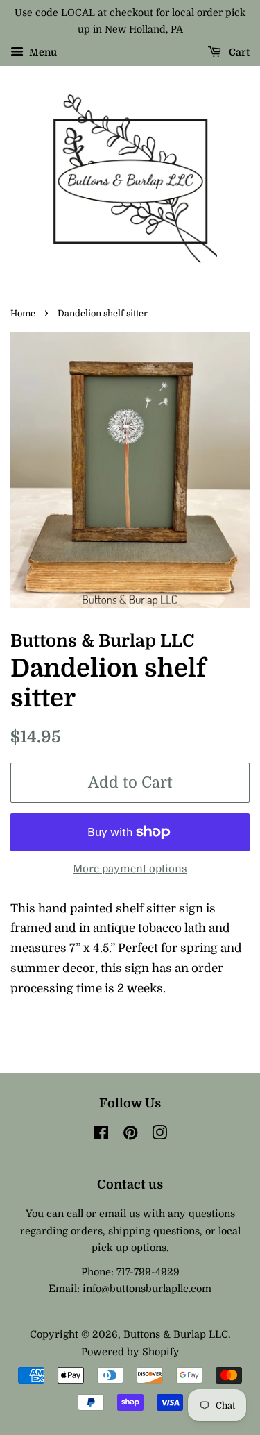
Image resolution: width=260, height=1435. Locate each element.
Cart (238, 52)
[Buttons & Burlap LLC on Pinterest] (130, 1135)
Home (22, 314)
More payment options (130, 869)
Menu (42, 52)
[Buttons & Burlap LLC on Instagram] (159, 1135)
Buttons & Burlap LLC (175, 1334)
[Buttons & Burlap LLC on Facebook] (101, 1135)
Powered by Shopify (130, 1351)
